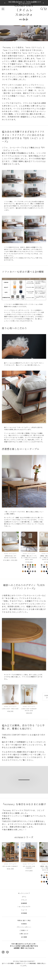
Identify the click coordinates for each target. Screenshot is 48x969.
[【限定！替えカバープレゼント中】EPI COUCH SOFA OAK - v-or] (35, 565)
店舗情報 (24, 903)
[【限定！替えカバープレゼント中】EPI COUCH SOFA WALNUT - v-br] (44, 571)
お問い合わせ (24, 934)
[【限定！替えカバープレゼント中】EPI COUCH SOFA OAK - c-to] (25, 565)
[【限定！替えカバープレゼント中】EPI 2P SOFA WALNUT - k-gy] (41, 877)
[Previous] (5, 3)
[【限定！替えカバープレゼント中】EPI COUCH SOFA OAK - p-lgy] (35, 567)
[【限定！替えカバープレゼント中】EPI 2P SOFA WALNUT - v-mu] (46, 875)
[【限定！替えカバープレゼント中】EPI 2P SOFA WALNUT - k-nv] (44, 877)
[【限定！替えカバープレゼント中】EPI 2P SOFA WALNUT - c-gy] (41, 875)
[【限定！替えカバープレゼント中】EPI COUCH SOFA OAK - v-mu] (28, 565)
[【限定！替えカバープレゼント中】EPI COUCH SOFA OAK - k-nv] (25, 567)
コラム (24, 896)
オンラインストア (24, 893)
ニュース (24, 910)
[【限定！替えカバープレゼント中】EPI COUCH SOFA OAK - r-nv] (29, 573)
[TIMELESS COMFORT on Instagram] (3, 952)
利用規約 (24, 924)
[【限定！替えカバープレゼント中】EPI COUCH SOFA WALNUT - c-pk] (46, 567)
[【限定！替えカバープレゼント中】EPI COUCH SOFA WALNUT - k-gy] (41, 567)
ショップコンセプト (24, 906)
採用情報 (24, 913)
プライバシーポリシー (24, 927)
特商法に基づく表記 (24, 920)
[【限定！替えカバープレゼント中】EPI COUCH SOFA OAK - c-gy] (23, 565)
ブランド (24, 900)
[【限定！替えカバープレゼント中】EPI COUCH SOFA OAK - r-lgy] (35, 571)
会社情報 (24, 937)
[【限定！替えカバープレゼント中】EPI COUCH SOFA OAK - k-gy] (23, 567)
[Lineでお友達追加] (7, 952)
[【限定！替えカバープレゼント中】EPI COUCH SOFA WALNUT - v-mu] (46, 565)
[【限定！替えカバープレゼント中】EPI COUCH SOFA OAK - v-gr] (32, 565)
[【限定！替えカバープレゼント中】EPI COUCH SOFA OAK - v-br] (30, 565)
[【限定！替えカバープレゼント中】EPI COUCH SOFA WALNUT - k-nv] (44, 567)
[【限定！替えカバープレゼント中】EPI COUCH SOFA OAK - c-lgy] (32, 567)
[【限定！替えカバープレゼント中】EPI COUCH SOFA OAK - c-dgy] (30, 567)
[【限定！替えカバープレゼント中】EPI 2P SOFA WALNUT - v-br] (44, 881)
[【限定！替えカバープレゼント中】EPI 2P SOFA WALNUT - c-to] (44, 875)
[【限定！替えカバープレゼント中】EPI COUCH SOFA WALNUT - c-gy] (41, 565)
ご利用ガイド (24, 930)
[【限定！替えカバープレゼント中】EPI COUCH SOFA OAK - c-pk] (28, 567)
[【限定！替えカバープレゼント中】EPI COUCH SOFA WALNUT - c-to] (44, 565)
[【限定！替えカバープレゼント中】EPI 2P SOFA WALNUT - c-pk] (46, 877)
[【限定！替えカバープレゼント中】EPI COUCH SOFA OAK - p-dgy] (29, 569)
